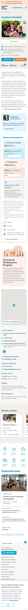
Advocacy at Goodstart (8, 572)
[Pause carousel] (4, 23)
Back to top (25, 542)
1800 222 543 (18, 8)
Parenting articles (19, 534)
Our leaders (4, 569)
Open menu (26, 8)
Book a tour (7, 59)
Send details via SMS (10, 359)
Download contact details (11, 356)
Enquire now (20, 59)
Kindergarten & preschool (8, 562)
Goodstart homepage (4, 8)
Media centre (5, 564)
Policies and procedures (8, 567)
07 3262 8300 (8, 338)
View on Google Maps (12, 321)
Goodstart (9, 425)
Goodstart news (9, 534)
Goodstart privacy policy (8, 579)
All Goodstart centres (7, 557)
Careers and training (7, 574)
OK (8, 605)
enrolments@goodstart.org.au (12, 369)
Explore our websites (7, 543)
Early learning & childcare (8, 560)
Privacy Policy (14, 600)
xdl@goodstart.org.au (10, 340)
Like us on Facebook (4, 351)
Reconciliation (5, 577)
